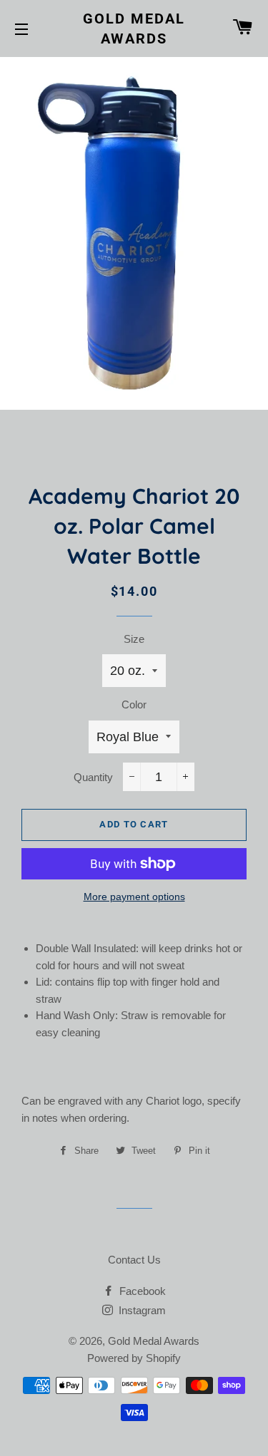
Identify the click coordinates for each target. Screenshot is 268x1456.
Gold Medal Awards (134, 28)
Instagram (141, 1310)
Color (134, 704)
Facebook (141, 1291)
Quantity (93, 777)
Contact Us (134, 1260)
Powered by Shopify (134, 1358)
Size (134, 639)
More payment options (134, 896)
